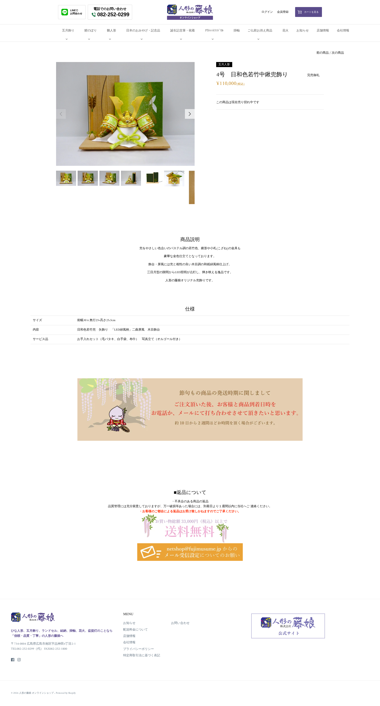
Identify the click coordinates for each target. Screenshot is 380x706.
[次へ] (190, 114)
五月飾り (68, 30)
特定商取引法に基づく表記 (141, 655)
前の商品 (322, 53)
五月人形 (224, 64)
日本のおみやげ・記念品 (143, 30)
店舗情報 (323, 30)
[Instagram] (19, 659)
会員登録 (283, 12)
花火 (285, 30)
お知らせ (302, 30)
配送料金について (135, 630)
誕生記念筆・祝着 (182, 30)
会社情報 (343, 30)
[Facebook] (12, 659)
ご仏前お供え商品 (260, 30)
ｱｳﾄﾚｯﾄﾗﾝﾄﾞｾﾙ (214, 30)
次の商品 (338, 53)
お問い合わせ (180, 623)
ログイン (267, 12)
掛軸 (237, 30)
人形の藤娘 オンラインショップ (36, 693)
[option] (125, 114)
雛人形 (111, 30)
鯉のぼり (90, 30)
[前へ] (61, 114)
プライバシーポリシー (138, 649)
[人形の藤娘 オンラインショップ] (190, 12)
